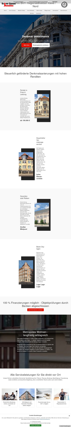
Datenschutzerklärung (45, 419)
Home (5, 10)
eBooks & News (21, 10)
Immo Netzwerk (30, 10)
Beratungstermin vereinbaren (41, 45)
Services (32, 13)
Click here (26, 1)
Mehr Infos (26, 45)
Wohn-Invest (39, 10)
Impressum (38, 13)
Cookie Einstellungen (65, 426)
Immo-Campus (12, 10)
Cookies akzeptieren (35, 425)
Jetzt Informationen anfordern (35, 310)
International (55, 10)
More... (50, 1)
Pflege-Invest (47, 10)
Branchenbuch (64, 10)
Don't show (55, 1)
